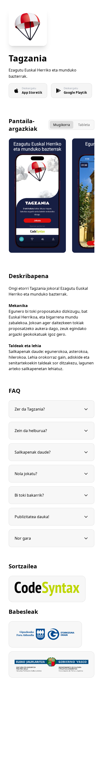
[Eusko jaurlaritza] (51, 664)
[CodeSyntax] (47, 589)
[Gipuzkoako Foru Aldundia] (45, 634)
